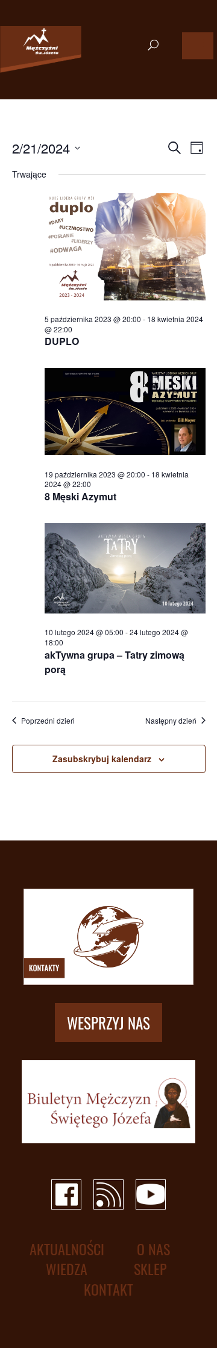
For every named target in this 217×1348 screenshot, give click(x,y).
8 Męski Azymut (80, 496)
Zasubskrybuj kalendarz (101, 759)
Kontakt (108, 1289)
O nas (153, 1249)
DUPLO (62, 341)
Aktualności (67, 1249)
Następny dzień (171, 720)
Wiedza (66, 1268)
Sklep (150, 1268)
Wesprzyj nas (108, 1022)
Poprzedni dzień (48, 720)
